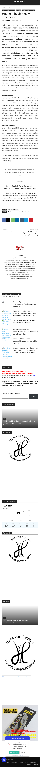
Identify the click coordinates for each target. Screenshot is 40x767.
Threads (24, 381)
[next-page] (6, 357)
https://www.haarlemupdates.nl (20, 257)
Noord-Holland (14, 418)
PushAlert (21, 755)
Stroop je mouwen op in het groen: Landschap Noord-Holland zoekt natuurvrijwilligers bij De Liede (25, 350)
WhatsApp (16, 381)
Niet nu (23, 752)
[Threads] (26, 285)
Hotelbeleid (25, 212)
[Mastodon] (22, 285)
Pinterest (5, 386)
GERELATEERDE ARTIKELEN (11, 294)
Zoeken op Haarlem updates (11, 393)
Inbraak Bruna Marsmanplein (11, 232)
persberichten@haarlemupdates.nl (19, 375)
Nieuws (7, 10)
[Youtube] (14, 285)
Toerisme (33, 10)
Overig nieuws (26, 10)
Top (8, 7)
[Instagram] (11, 282)
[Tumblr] (22, 220)
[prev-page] (3, 357)
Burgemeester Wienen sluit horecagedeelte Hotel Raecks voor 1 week (29, 234)
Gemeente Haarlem (13, 209)
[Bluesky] (18, 285)
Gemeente (18, 10)
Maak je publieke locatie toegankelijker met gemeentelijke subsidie (25, 341)
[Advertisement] (18, 482)
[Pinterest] (31, 220)
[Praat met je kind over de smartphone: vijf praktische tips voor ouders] (7, 304)
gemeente (17, 212)
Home (3, 7)
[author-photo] (20, 252)
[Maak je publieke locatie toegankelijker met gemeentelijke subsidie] (7, 341)
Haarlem (13, 10)
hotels (32, 212)
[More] (35, 220)
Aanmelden (13, 752)
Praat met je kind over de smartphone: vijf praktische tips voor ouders (24, 304)
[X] (8, 220)
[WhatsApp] (13, 220)
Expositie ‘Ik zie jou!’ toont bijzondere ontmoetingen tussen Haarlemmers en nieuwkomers (24, 313)
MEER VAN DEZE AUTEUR (11, 297)
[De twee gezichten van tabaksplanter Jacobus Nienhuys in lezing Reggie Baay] (7, 334)
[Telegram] (26, 220)
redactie (7, 20)
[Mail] (20, 282)
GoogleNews (9, 384)
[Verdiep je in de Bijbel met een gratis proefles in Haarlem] (7, 322)
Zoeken (33, 396)
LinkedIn (26, 384)
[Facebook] (4, 220)
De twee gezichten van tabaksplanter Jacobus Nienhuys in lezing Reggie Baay (25, 332)
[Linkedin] (17, 220)
